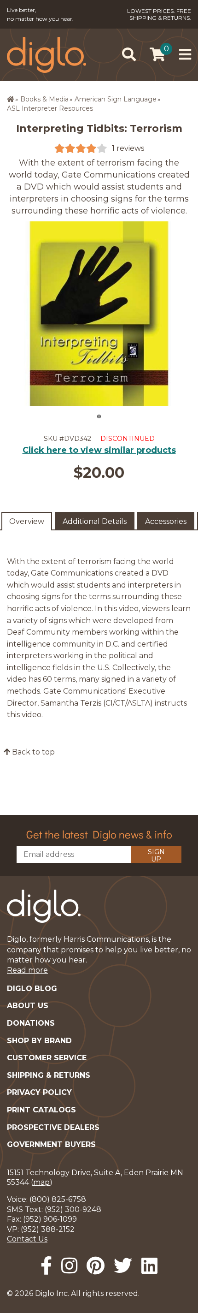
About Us (27, 1005)
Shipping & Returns (48, 1075)
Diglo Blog (32, 988)
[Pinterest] (96, 1265)
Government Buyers (51, 1144)
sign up (156, 855)
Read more (27, 970)
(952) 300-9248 (73, 1209)
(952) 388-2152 (48, 1229)
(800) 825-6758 (57, 1199)
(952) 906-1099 (50, 1219)
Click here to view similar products (99, 450)
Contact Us (27, 1239)
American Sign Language (116, 99)
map (41, 1182)
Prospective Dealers (53, 1127)
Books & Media (44, 99)
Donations (31, 1023)
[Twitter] (123, 1265)
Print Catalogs (41, 1109)
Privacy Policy (39, 1092)
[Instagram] (69, 1265)
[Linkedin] (149, 1265)
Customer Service (47, 1057)
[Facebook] (46, 1265)
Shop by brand (39, 1040)
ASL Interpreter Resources (50, 108)
